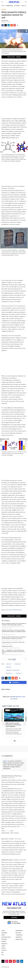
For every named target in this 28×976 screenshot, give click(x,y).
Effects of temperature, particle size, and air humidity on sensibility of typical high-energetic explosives (14, 624)
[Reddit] (11, 25)
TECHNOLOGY (19, 935)
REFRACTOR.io (19, 939)
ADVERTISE (4, 943)
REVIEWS (3, 941)
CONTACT (4, 950)
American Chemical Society (14, 609)
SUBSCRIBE (4, 932)
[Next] (24, 723)
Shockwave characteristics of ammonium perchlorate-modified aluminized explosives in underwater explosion (14, 631)
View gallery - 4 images (14, 57)
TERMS (3, 946)
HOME (3, 930)
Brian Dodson (5, 689)
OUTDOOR (17, 5)
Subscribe (14, 917)
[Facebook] (2, 25)
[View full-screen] (26, 31)
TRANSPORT (24, 5)
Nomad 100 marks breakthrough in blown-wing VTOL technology (13, 724)
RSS (2, 952)
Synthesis (18, 673)
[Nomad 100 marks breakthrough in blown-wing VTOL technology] (14, 714)
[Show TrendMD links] (25, 659)
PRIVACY (3, 948)
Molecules (9, 673)
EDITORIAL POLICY (6, 937)
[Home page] (14, 2)
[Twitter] (5, 25)
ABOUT (3, 935)
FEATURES (4, 939)
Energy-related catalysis (7, 646)
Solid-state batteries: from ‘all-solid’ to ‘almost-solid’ (13, 642)
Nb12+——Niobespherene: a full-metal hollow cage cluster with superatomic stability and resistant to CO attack (13, 652)
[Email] (17, 25)
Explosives (18, 664)
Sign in (5, 761)
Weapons (8, 667)
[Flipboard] (14, 25)
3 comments (15, 682)
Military (3, 9)
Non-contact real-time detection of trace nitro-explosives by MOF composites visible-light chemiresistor (14, 637)
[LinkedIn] (8, 25)
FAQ (2, 954)
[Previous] (3, 723)
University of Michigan (12, 670)
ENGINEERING (9, 5)
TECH (2, 5)
